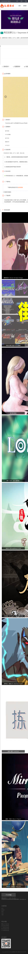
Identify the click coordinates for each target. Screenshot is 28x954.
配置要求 (17, 66)
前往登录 (20, 187)
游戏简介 (6, 66)
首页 (17, 1)
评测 (2, 913)
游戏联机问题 (6, 928)
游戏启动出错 (6, 927)
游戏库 (24, 5)
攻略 (2, 914)
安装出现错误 (6, 925)
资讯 (21, 1)
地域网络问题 (6, 930)
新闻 (2, 911)
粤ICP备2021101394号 (21, 951)
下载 (26, 1)
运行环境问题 (6, 924)
